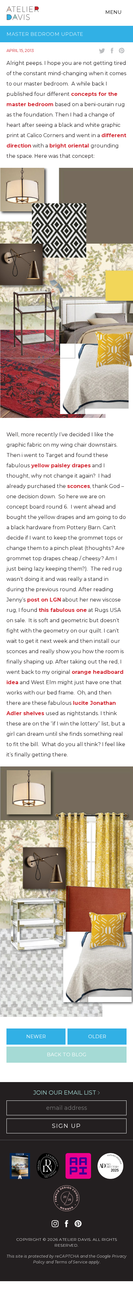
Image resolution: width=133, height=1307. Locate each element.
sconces (78, 486)
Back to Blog (66, 1054)
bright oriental (70, 146)
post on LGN (44, 600)
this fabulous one (63, 610)
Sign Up (66, 1126)
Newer (36, 1036)
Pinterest (78, 1223)
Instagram (55, 1223)
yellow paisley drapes (61, 465)
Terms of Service (71, 1262)
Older (97, 1036)
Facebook (66, 1223)
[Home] (22, 14)
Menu (113, 12)
